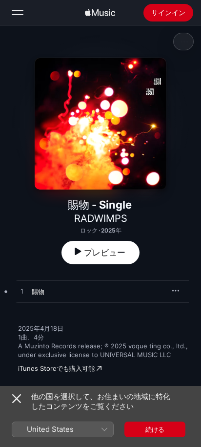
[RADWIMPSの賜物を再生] (22, 291)
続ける (154, 429)
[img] (100, 12)
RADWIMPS (100, 218)
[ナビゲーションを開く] (17, 12)
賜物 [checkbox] (38, 292)
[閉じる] (16, 398)
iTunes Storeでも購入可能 (56, 368)
